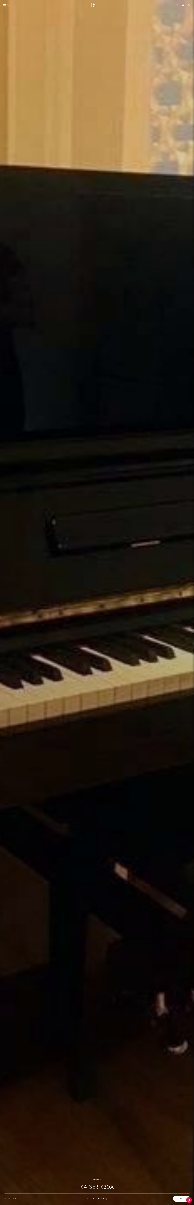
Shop (181, 1199)
